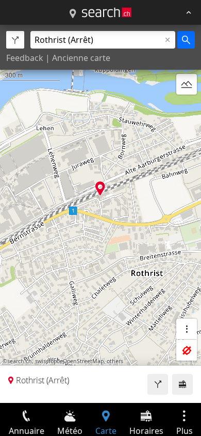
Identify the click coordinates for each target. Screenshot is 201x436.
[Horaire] (182, 384)
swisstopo (47, 361)
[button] (100, 188)
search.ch (19, 361)
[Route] (157, 384)
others (115, 361)
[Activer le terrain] (186, 84)
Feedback (24, 58)
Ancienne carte (81, 58)
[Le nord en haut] (186, 109)
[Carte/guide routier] (73, 14)
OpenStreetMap (83, 361)
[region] (100, 214)
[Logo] (106, 12)
